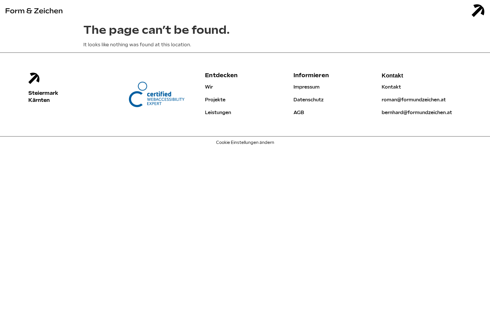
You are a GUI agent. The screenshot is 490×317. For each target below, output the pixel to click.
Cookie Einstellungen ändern (245, 142)
